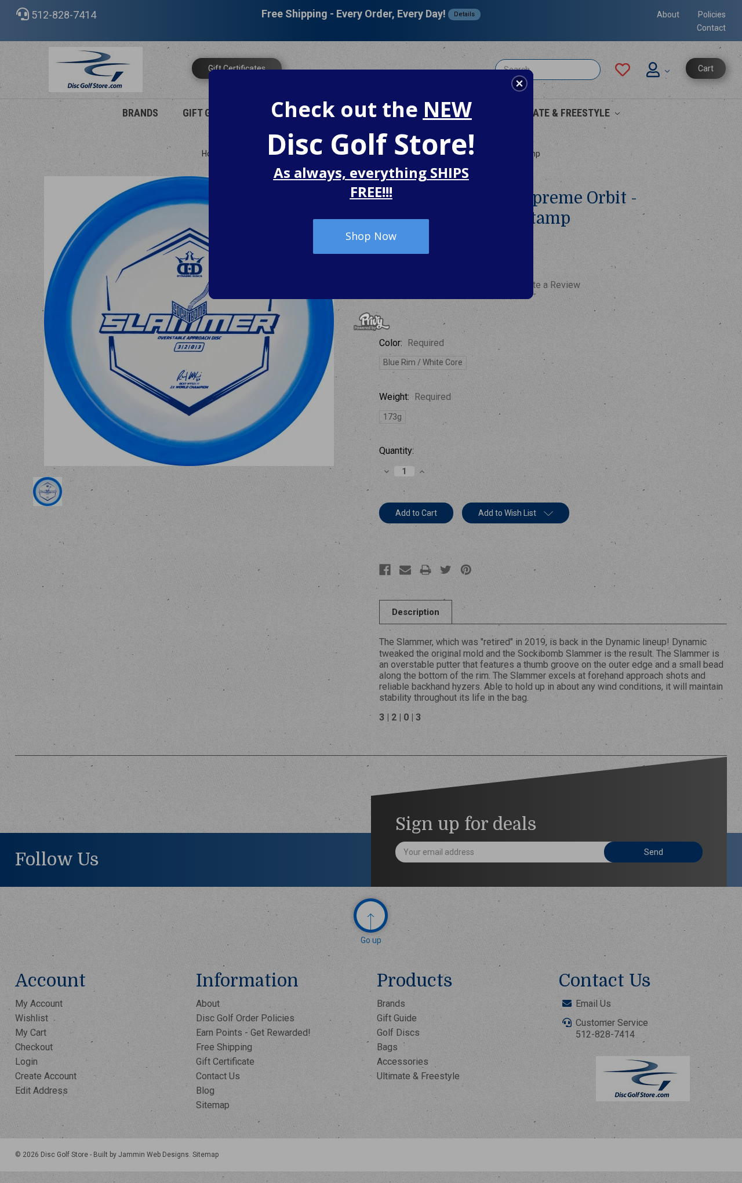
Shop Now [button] (371, 236)
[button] (519, 83)
